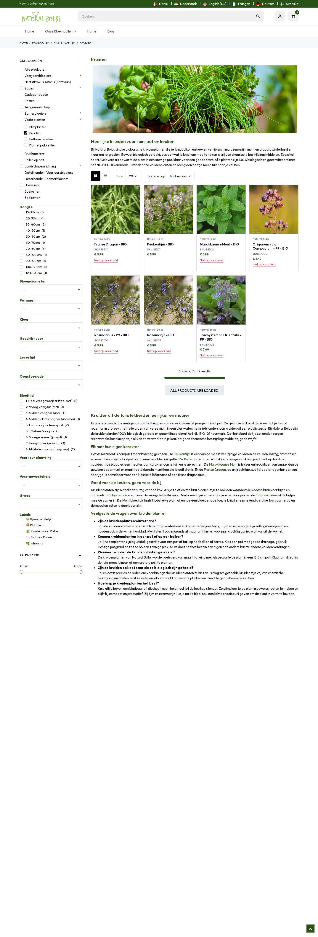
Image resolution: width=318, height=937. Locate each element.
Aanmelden (280, 16)
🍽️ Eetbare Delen (39, 537)
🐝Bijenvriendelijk (38, 519)
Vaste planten (64, 42)
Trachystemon (116, 495)
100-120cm (34, 267)
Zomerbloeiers (35, 113)
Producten (40, 42)
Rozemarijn (192, 459)
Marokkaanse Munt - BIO (219, 244)
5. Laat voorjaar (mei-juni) (44, 425)
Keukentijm (182, 454)
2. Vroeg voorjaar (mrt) (42, 407)
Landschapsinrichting (40, 166)
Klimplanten (38, 127)
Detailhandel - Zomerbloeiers (46, 179)
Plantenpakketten (42, 145)
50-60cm (33, 236)
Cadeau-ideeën (36, 94)
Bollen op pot (34, 160)
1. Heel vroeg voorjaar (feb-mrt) (49, 401)
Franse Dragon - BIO (110, 244)
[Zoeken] (258, 16)
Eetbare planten (41, 139)
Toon (119, 176)
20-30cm (33, 218)
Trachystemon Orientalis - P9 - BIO (220, 337)
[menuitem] (161, 3)
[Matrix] (96, 176)
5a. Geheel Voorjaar (40, 431)
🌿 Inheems (34, 543)
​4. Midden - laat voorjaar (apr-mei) (50, 419)
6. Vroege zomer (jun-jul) (44, 437)
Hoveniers (32, 185)
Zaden (29, 88)
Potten (29, 101)
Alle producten (35, 69)
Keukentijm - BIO (160, 244)
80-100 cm (34, 255)
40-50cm (33, 230)
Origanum (263, 495)
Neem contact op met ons (37, 3)
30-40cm (33, 224)
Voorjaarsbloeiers (37, 75)
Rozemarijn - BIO (160, 335)
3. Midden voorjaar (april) (43, 413)
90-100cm (33, 261)
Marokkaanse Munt (223, 464)
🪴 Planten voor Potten (42, 531)
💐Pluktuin (33, 525)
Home (23, 42)
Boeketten (32, 191)
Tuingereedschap (37, 107)
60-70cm (33, 242)
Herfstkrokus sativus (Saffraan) (47, 82)
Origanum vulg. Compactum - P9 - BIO (270, 246)
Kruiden (34, 133)
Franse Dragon (215, 469)
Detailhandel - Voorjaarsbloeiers (48, 172)
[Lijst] (105, 176)
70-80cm (33, 249)
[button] (169, 176)
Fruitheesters (34, 153)
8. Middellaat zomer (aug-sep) (47, 449)
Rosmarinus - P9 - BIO (111, 335)
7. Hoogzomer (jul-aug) (42, 443)
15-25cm (32, 212)
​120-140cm (34, 273)
